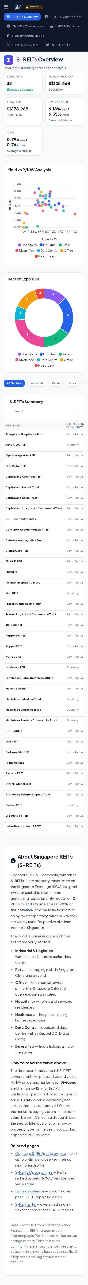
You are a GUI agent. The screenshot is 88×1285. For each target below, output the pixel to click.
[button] (27, 245)
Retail (56, 383)
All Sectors (14, 383)
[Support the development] (34, 7)
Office (73, 383)
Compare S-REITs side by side (40, 1153)
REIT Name (13, 425)
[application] (44, 218)
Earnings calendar (29, 1191)
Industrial (37, 383)
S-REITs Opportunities (34, 1172)
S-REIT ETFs (25, 1204)
